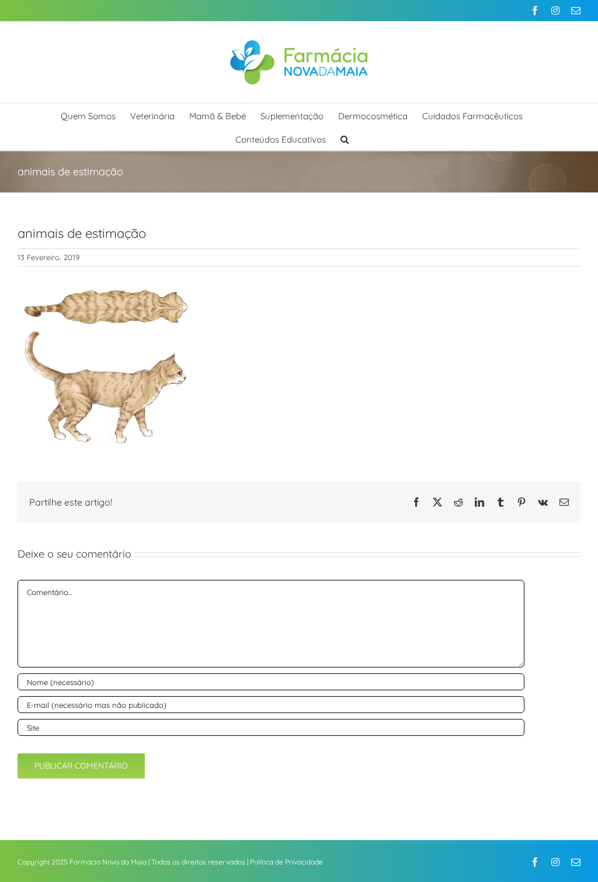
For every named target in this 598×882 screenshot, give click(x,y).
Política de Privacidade (286, 861)
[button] (344, 138)
